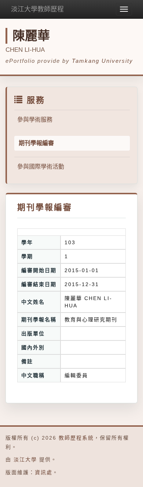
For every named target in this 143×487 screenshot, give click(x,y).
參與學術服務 (34, 119)
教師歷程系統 (76, 438)
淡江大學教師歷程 (37, 9)
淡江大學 (25, 459)
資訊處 (43, 472)
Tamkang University (102, 61)
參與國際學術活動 (40, 166)
